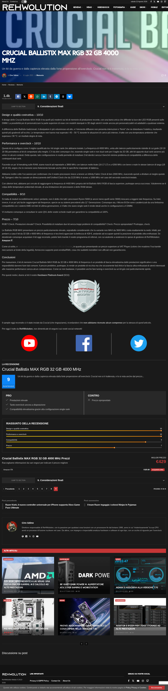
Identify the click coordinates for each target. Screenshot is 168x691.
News (89, 7)
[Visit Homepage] (35, 7)
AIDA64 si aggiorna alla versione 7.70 (137, 587)
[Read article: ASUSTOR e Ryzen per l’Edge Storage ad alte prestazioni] (140, 616)
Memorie (40, 75)
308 (78, 591)
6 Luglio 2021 (28, 75)
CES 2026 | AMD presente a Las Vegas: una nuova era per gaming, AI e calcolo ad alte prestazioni (27, 584)
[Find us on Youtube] (158, 1)
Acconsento (156, 688)
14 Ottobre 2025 (67, 591)
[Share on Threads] (63, 96)
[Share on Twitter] (24, 96)
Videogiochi (103, 7)
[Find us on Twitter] (154, 1)
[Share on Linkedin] (44, 96)
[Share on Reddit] (31, 96)
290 (21, 591)
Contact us (14, 1)
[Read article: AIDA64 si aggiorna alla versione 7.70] (140, 575)
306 (131, 591)
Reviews (77, 7)
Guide (133, 7)
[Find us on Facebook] (151, 1)
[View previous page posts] (82, 644)
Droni (142, 7)
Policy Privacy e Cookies (136, 688)
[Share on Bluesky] (69, 96)
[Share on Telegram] (57, 96)
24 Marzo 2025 (122, 632)
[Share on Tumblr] (50, 96)
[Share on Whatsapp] (37, 96)
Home (4, 85)
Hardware (8, 559)
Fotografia (119, 7)
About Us (5, 1)
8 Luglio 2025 (122, 591)
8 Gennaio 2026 (11, 591)
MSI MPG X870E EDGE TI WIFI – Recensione (26, 628)
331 (75, 632)
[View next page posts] (86, 644)
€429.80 (147, 470)
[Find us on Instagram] (161, 1)
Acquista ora (157, 470)
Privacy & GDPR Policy (39, 681)
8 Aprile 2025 (66, 632)
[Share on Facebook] (18, 96)
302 (132, 632)
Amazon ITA (8, 470)
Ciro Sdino (14, 75)
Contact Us (55, 681)
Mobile (154, 7)
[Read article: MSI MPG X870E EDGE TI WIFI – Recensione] (28, 616)
